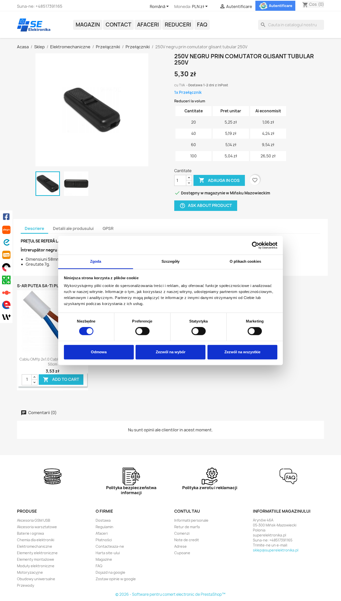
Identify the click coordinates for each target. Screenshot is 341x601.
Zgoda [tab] (95, 261)
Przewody (25, 585)
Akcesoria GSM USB (33, 520)
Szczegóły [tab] (171, 261)
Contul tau (187, 511)
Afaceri (148, 24)
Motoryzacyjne (30, 572)
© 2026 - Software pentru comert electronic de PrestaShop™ (170, 594)
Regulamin (104, 526)
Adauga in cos (219, 180)
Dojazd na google (110, 572)
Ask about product (205, 206)
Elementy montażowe (35, 559)
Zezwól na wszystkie (242, 352)
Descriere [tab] (34, 228)
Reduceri (178, 24)
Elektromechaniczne (34, 546)
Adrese (180, 546)
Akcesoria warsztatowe (37, 526)
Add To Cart (61, 380)
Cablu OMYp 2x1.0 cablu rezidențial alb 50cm (52, 362)
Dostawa (103, 520)
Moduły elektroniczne (35, 565)
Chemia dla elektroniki (35, 539)
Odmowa (99, 352)
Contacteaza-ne (110, 546)
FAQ (202, 24)
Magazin (88, 24)
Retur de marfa (187, 526)
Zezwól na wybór (170, 352)
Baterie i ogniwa (30, 533)
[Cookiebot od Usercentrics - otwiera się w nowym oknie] (255, 245)
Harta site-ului (108, 552)
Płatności (104, 539)
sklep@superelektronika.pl (275, 550)
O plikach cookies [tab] (245, 261)
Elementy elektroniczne (37, 552)
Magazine (104, 559)
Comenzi (181, 533)
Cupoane (182, 552)
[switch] (142, 331)
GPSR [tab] (108, 228)
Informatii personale (191, 520)
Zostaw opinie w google (116, 578)
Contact (118, 24)
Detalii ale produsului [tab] (73, 228)
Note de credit (186, 539)
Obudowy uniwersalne (36, 578)
